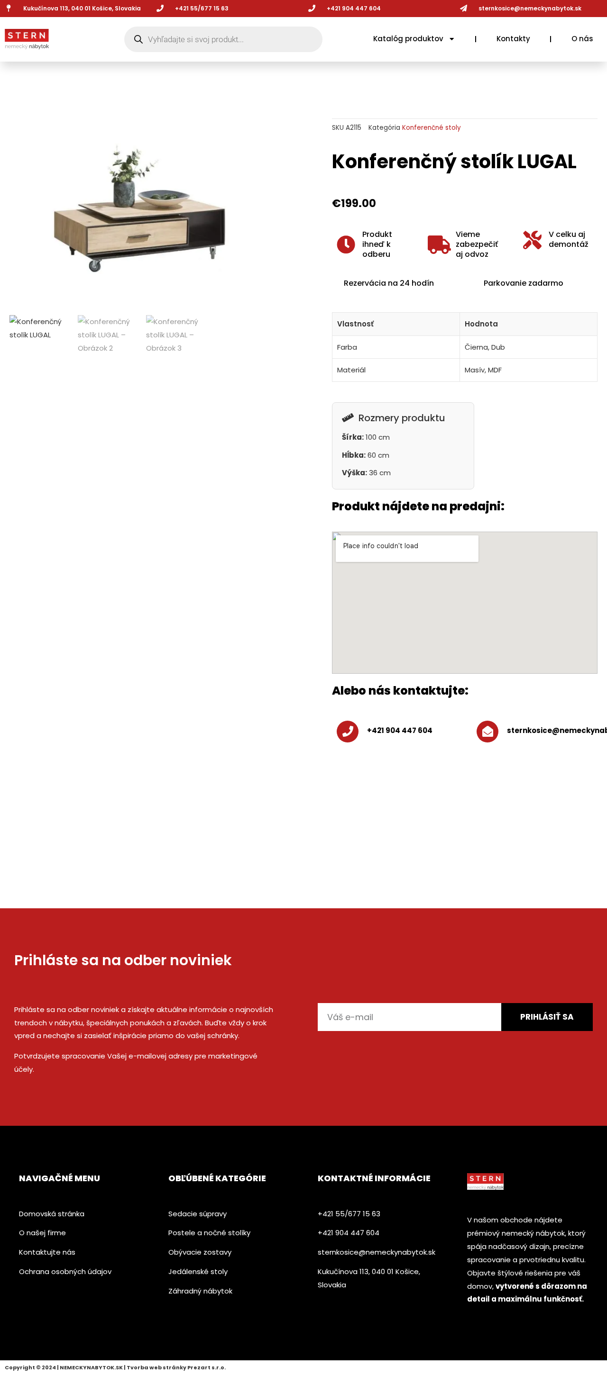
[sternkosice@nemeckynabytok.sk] (463, 8)
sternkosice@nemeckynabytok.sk (529, 8)
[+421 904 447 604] (348, 731)
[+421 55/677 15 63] (160, 8)
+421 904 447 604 (399, 730)
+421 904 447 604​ (354, 8)
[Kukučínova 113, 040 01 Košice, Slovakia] (8, 8)
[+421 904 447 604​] (311, 8)
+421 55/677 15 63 (202, 8)
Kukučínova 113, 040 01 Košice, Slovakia (82, 8)
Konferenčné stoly (431, 127)
